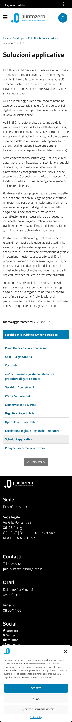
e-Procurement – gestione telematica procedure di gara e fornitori (29, 376)
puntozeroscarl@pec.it (26, 568)
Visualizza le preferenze (36, 709)
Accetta (36, 688)
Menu (5, 18)
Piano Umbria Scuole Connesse (25, 348)
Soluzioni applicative (18, 439)
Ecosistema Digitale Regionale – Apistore (32, 430)
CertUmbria (12, 365)
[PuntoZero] (18, 18)
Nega (36, 699)
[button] (66, 651)
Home (5, 38)
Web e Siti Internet (17, 396)
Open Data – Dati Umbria (21, 422)
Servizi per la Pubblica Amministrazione (35, 38)
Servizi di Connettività (19, 387)
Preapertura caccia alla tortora (25, 448)
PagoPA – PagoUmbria (19, 413)
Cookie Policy (36, 717)
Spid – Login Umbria (18, 356)
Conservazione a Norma (20, 404)
